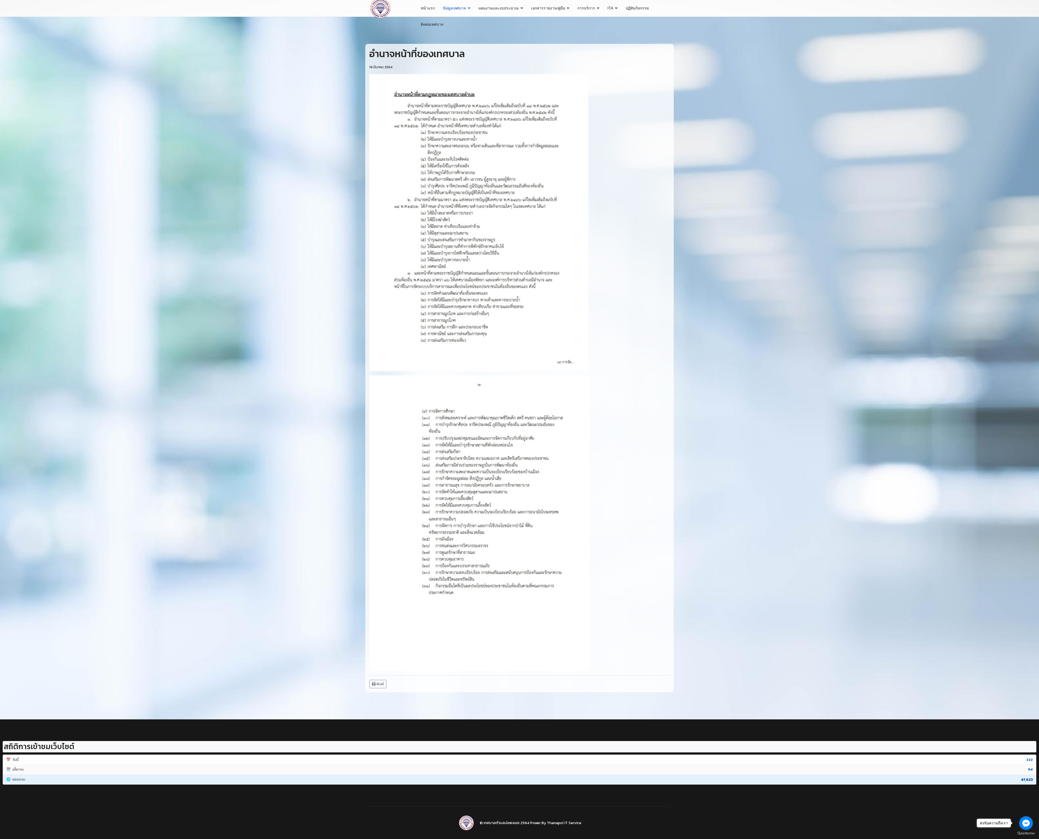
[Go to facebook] (1026, 823)
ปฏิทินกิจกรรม (637, 8)
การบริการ (586, 8)
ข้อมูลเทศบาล (454, 8)
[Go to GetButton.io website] (1026, 833)
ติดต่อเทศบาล (432, 24)
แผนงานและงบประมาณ (498, 8)
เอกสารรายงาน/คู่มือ (548, 8)
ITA (610, 8)
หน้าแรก (428, 8)
